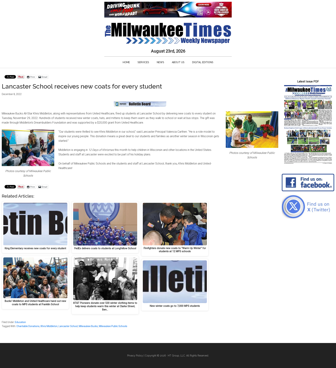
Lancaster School (68, 326)
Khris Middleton (49, 326)
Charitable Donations (28, 326)
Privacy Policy (135, 355)
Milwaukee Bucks (88, 326)
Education (20, 322)
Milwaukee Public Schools (113, 326)
